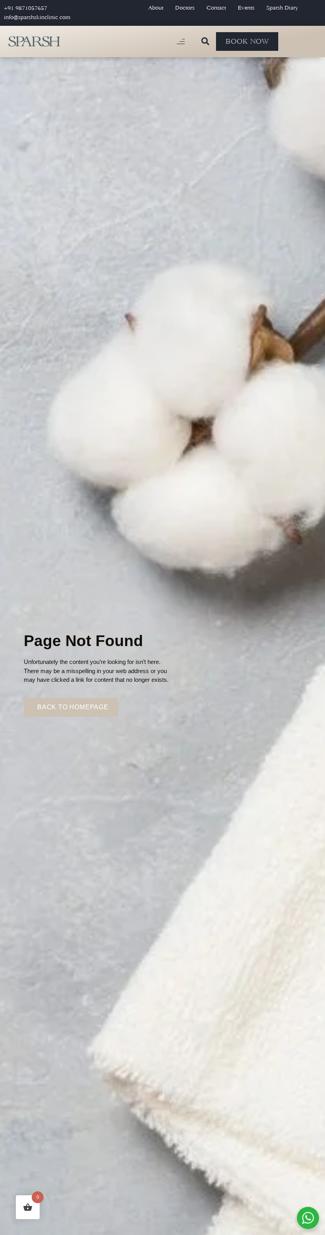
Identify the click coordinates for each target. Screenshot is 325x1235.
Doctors (185, 7)
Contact (216, 7)
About (155, 7)
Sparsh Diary (282, 7)
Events (246, 7)
